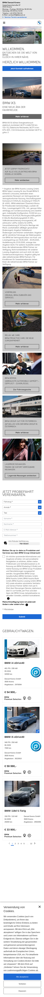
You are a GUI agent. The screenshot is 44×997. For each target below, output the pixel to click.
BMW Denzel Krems (11, 2)
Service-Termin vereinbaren (15, 17)
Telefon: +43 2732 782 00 (12, 13)
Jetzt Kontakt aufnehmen (22, 68)
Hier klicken (24, 543)
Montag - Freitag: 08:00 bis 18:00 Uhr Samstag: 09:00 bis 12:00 (17, 10)
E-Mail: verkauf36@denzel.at (13, 15)
